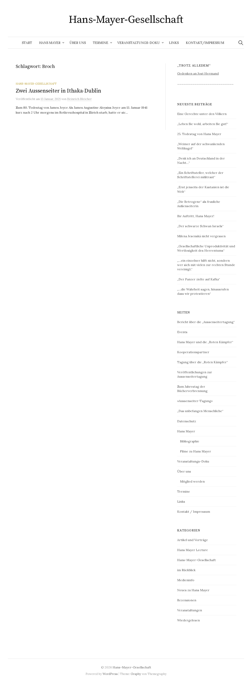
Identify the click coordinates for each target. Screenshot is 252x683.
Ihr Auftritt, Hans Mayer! (195, 216)
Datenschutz (186, 421)
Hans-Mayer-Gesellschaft (126, 19)
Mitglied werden (192, 481)
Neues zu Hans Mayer (193, 590)
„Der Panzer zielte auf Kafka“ (198, 279)
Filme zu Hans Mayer (195, 451)
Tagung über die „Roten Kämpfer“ (202, 362)
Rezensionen (186, 600)
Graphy (136, 674)
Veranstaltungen (189, 610)
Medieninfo (185, 580)
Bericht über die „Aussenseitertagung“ (206, 322)
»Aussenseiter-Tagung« (195, 401)
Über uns (77, 43)
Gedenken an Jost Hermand (198, 73)
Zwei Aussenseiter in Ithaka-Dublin (58, 90)
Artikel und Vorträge (192, 540)
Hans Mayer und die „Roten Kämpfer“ (205, 342)
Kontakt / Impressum (193, 511)
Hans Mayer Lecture (192, 550)
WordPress (110, 674)
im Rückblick (186, 570)
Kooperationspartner (193, 352)
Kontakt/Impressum (205, 43)
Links (174, 43)
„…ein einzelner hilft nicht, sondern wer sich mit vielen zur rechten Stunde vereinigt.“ (206, 265)
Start (27, 43)
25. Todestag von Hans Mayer (199, 134)
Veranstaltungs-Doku (138, 43)
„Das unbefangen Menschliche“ (200, 411)
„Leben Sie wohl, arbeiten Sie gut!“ (202, 124)
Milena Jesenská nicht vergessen (201, 236)
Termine (100, 43)
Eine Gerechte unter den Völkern (202, 114)
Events (182, 332)
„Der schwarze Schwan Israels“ (200, 226)
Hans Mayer (49, 43)
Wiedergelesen (188, 620)
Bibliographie (189, 441)
